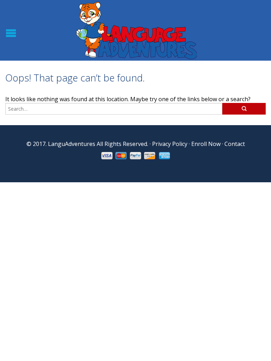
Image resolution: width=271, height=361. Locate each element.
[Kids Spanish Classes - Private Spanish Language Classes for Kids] (136, 30)
